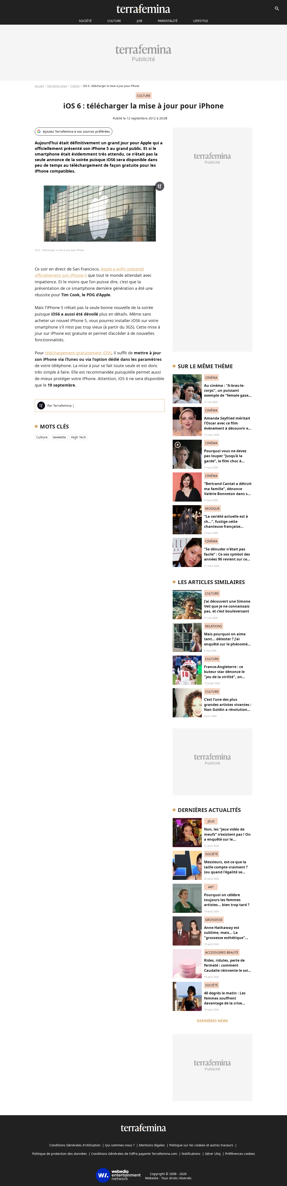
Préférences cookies (240, 1153)
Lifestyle (200, 21)
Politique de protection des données (59, 1153)
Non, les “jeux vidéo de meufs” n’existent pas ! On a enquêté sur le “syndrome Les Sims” (227, 837)
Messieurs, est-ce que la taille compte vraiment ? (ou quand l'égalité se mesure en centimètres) (226, 869)
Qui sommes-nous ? (120, 1145)
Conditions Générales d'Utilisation (74, 1145)
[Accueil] (143, 8)
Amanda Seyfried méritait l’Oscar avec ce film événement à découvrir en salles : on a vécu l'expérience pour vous (227, 428)
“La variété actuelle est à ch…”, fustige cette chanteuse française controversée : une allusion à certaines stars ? (228, 526)
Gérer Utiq (213, 1153)
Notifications (191, 1153)
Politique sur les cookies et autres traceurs (201, 1145)
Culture (114, 21)
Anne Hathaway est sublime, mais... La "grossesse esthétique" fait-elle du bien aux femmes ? (224, 937)
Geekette (59, 437)
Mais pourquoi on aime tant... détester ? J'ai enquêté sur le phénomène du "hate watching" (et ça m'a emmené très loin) (228, 644)
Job (139, 21)
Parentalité (168, 21)
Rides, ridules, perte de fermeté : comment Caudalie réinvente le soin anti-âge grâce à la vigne (227, 968)
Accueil (39, 86)
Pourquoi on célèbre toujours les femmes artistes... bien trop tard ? (227, 899)
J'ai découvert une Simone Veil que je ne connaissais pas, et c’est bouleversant (227, 606)
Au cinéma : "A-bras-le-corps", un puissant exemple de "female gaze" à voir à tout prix (227, 393)
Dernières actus (57, 86)
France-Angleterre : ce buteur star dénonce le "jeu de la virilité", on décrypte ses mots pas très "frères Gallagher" (227, 676)
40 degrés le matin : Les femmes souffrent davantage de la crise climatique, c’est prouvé (225, 1001)
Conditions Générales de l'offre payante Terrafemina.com (134, 1153)
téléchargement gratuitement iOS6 (78, 352)
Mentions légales (152, 1145)
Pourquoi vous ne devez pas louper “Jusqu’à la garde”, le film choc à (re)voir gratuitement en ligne (226, 461)
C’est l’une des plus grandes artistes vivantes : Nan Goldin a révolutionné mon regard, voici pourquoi (228, 709)
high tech (78, 437)
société (85, 21)
